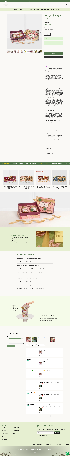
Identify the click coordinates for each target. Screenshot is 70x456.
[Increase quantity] (49, 49)
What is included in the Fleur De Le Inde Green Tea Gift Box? (29, 258)
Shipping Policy (4, 431)
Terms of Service (5, 437)
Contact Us (15, 436)
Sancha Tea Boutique (48, 24)
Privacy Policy (4, 430)
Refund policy (4, 439)
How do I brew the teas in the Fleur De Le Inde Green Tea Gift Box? (30, 268)
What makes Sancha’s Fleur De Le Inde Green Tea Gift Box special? (30, 272)
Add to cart (53, 53)
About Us (3, 428)
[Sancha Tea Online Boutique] (6, 5)
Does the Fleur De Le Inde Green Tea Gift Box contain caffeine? (29, 261)
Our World (57, 9)
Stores (3, 436)
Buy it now (53, 57)
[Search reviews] (27, 345)
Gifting (52, 9)
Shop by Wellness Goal (34, 9)
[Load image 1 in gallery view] (24, 31)
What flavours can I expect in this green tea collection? (28, 265)
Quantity (45, 46)
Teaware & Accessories (45, 9)
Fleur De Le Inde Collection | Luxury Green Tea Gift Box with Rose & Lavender (18, 12)
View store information (48, 62)
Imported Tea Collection (24, 9)
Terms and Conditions (6, 433)
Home (7, 12)
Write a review (10, 346)
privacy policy (44, 435)
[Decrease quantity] (45, 49)
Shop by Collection (14, 9)
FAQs (3, 434)
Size (44, 27)
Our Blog (3, 427)
